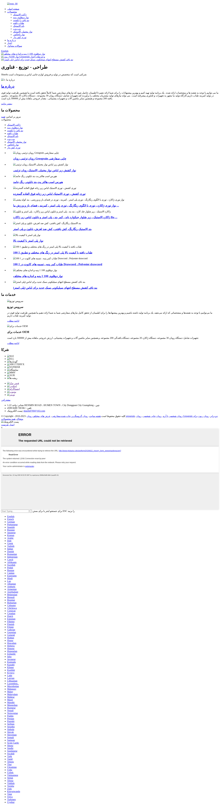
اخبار (9, 43)
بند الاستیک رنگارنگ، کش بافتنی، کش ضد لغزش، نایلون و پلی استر (52, 229)
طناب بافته (18, 23)
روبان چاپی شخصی (152, 416)
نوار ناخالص (19, 34)
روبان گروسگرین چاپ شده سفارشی (70, 416)
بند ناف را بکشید (21, 20)
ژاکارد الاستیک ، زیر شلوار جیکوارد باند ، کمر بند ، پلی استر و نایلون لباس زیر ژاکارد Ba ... (65, 217)
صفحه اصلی (13, 9)
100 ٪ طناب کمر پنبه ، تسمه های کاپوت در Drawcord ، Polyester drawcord (57, 264)
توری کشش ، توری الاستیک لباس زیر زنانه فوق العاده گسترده (49, 193)
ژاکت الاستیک (20, 14)
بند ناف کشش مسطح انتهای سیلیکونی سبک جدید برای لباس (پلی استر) (55, 287)
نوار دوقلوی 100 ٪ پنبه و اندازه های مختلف (38, 276)
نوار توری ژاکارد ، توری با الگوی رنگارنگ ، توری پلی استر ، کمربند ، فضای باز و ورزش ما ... (66, 205)
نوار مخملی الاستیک (22, 31)
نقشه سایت (95, 416)
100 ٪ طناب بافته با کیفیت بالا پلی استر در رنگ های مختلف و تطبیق (52, 252)
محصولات (12, 11)
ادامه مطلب (13, 321)
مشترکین (5, 400)
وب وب (17, 29)
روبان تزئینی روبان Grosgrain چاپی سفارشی (39, 158)
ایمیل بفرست (7, 424)
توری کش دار (19, 37)
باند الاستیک (18, 26)
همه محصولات (8, 419)
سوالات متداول (14, 46)
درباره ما (11, 40)
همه (3, 116)
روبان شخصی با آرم (172, 416)
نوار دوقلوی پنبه (21, 17)
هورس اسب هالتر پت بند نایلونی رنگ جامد (38, 182)
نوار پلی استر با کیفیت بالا (28, 240)
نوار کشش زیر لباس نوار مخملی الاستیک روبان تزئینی (44, 170)
